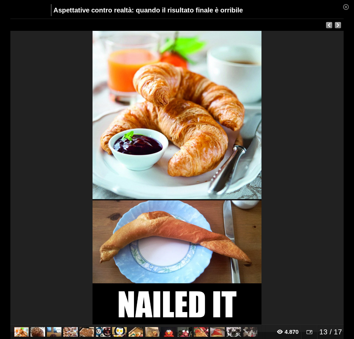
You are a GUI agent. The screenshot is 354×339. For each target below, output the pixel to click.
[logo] (23, 9)
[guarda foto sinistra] (43, 178)
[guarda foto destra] (210, 178)
